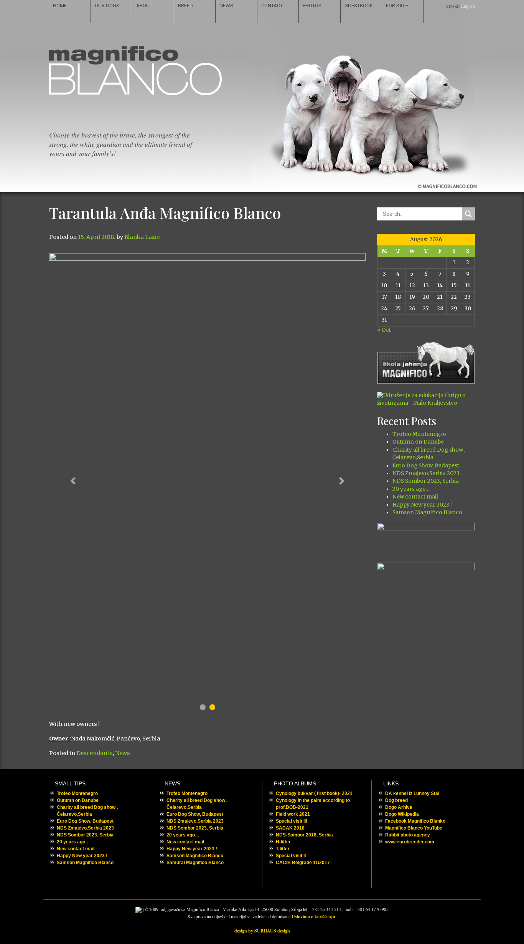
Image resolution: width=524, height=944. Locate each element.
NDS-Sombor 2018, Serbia (304, 835)
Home (60, 5)
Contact (272, 5)
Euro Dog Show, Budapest (425, 465)
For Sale (397, 5)
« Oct (384, 330)
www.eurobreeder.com (409, 842)
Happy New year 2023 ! (422, 505)
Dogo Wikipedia (402, 814)
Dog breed (396, 800)
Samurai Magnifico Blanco (195, 862)
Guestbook (358, 5)
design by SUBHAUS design (262, 930)
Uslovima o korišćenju (313, 916)
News (226, 5)
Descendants (94, 753)
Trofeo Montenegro (419, 434)
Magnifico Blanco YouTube (413, 828)
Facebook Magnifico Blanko (415, 821)
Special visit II (291, 855)
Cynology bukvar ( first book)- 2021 (314, 793)
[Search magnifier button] (468, 213)
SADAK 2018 (290, 828)
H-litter (283, 842)
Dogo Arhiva (398, 807)
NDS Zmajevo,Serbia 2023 (426, 473)
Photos (312, 5)
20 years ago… (411, 489)
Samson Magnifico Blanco (427, 512)
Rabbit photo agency (407, 835)
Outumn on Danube (418, 442)
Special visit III (291, 821)
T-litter (283, 848)
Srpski (452, 6)
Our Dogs (107, 5)
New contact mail (415, 497)
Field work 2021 (293, 814)
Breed (185, 5)
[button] (73, 481)
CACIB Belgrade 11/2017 (303, 862)
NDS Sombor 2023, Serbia (425, 481)
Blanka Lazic (142, 237)
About (144, 5)
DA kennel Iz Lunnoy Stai (412, 793)
